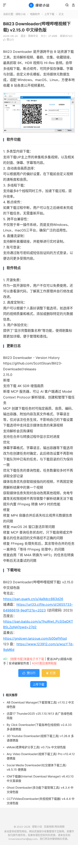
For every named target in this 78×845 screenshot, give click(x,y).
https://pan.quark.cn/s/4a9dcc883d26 (33, 599)
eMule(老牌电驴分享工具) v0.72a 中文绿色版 (36, 747)
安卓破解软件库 (19, 663)
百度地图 (49, 826)
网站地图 (59, 826)
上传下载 (49, 14)
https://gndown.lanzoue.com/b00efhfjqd (35, 638)
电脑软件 (35, 14)
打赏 (51, 673)
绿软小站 (39, 5)
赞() (8, 39)
